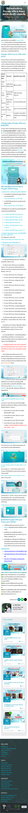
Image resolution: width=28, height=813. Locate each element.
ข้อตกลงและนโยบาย (6, 799)
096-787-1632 (10, 797)
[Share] (18, 599)
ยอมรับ (24, 807)
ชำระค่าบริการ (4, 752)
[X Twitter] (25, 599)
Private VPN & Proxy (6, 772)
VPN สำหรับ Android (6, 785)
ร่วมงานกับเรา (4, 801)
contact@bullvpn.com (10, 795)
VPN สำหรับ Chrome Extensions (9, 789)
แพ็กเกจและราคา (5, 750)
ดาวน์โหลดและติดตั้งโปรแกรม (8, 748)
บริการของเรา (4, 763)
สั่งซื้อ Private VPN (6, 770)
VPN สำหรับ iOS (5, 787)
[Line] (22, 599)
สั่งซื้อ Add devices (6, 768)
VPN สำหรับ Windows (6, 781)
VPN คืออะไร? (4, 747)
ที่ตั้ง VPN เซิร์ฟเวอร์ (6, 767)
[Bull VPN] (3, 2)
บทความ (3, 756)
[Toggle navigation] (25, 2)
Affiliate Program (5, 774)
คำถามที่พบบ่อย (5, 754)
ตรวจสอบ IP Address (6, 765)
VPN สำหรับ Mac (5, 783)
